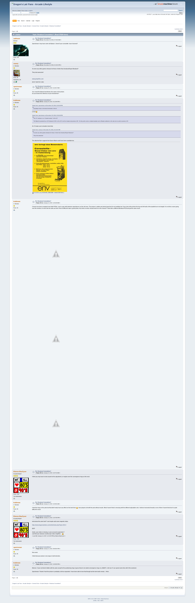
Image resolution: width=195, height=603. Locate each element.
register (30, 10)
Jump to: (166, 587)
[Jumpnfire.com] (16, 82)
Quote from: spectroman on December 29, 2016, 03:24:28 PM (47, 105)
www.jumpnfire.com (37, 79)
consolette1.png (37, 192)
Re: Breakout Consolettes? (43, 38)
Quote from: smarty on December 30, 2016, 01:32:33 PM (46, 129)
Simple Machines (105, 598)
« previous (177, 29)
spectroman (17, 86)
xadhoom (16, 38)
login (26, 10)
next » (181, 29)
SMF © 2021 (97, 598)
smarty (15, 63)
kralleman (16, 100)
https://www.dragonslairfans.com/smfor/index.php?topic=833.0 (49, 525)
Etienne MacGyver (19, 471)
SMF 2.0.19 (90, 598)
